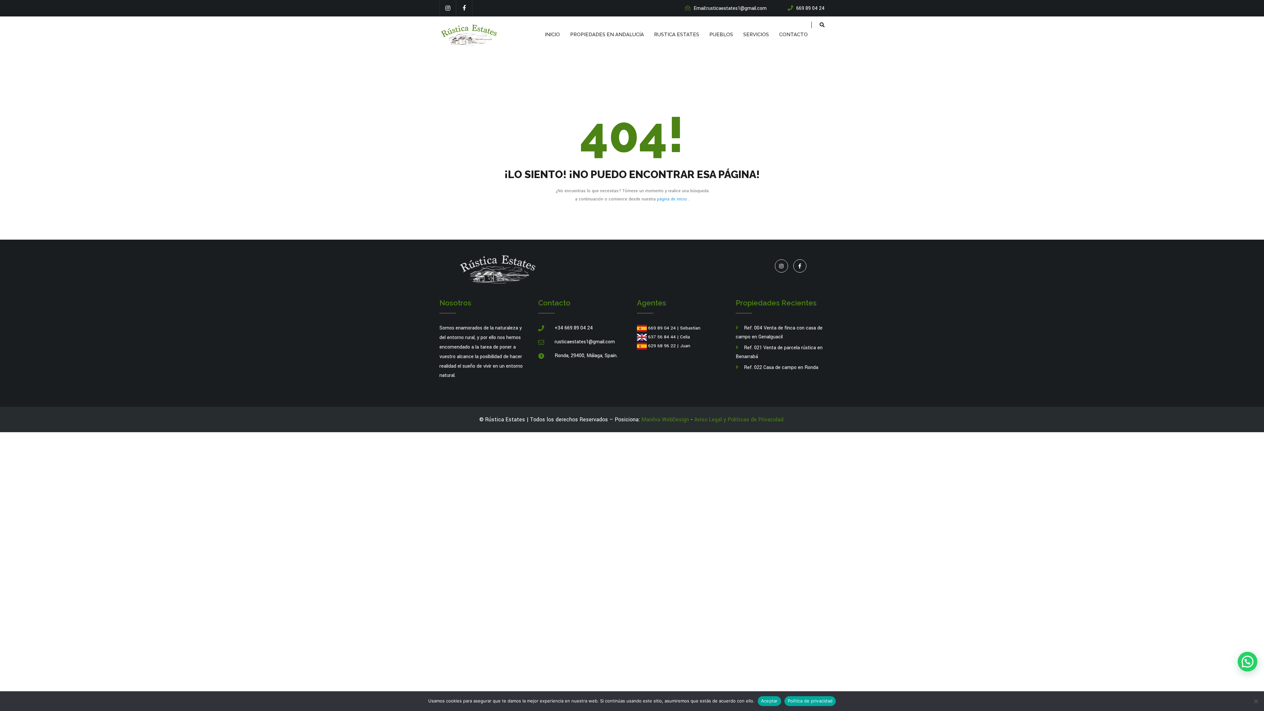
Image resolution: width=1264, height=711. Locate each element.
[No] (1255, 701)
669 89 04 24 (662, 328)
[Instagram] (447, 8)
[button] (1247, 662)
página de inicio (672, 199)
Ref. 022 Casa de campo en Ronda (781, 367)
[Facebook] (464, 8)
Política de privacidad (810, 700)
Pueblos (721, 35)
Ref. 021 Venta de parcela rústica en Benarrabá (779, 352)
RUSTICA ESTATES (676, 35)
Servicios (756, 35)
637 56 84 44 (662, 337)
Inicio (552, 35)
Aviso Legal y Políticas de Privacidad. (739, 419)
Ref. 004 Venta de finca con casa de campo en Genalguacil (779, 332)
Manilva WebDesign (665, 419)
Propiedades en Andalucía (607, 35)
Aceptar (769, 700)
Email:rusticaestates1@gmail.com (730, 8)
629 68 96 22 (662, 346)
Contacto (793, 35)
